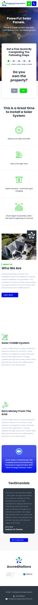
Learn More (8, 295)
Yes (23, 91)
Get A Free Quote (17, 540)
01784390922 (20, 596)
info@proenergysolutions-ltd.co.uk (20, 599)
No (14, 91)
